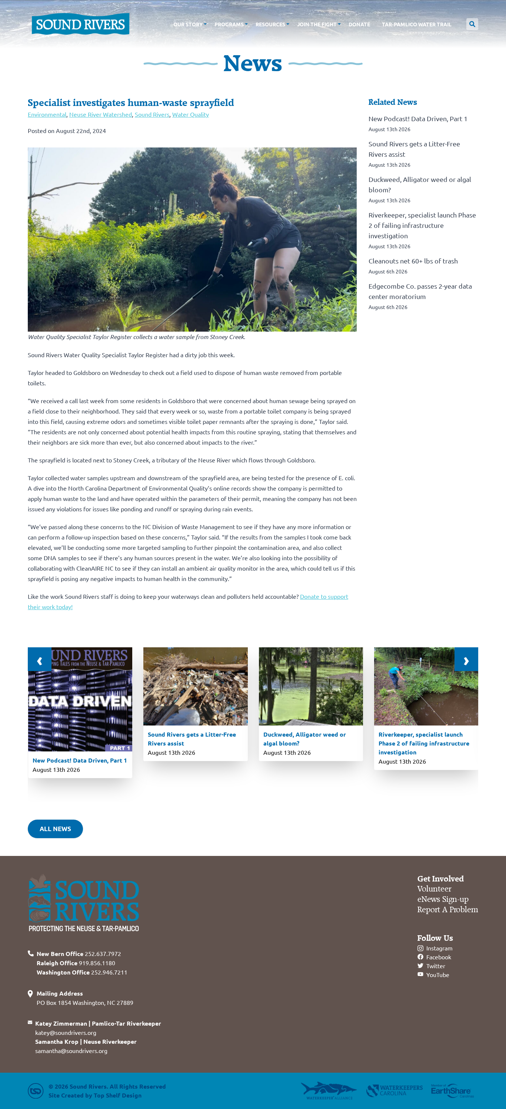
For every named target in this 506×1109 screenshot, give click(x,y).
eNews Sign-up (443, 899)
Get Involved (440, 879)
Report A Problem (447, 909)
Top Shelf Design (118, 1095)
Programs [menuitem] (229, 24)
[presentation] (39, 659)
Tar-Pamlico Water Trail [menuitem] (417, 24)
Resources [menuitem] (270, 24)
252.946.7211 (82, 972)
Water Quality (190, 114)
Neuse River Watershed (100, 114)
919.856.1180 (76, 962)
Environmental (47, 114)
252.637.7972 (79, 953)
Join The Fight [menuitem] (317, 24)
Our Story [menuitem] (188, 24)
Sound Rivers (152, 114)
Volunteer (434, 889)
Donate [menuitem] (359, 24)
